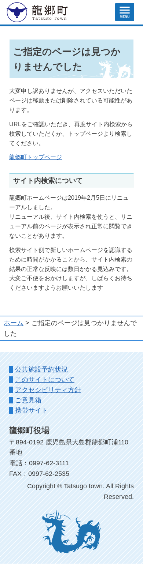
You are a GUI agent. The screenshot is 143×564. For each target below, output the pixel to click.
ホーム (13, 323)
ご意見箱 (28, 400)
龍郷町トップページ (35, 157)
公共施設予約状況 (41, 369)
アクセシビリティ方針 (48, 390)
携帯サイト (31, 410)
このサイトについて (44, 379)
